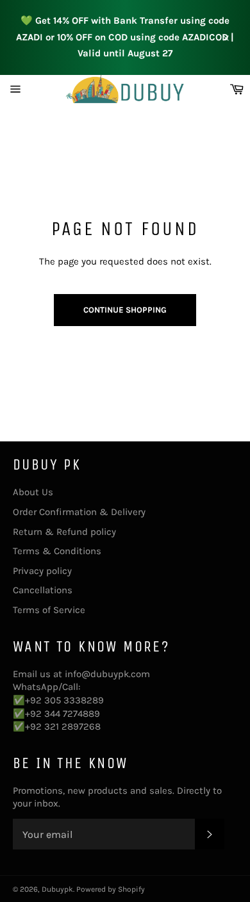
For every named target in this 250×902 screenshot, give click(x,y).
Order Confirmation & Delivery (79, 512)
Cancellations (42, 590)
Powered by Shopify (110, 889)
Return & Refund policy (64, 531)
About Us (33, 492)
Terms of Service (49, 610)
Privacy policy (42, 571)
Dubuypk (57, 889)
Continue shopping (125, 310)
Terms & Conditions (57, 551)
